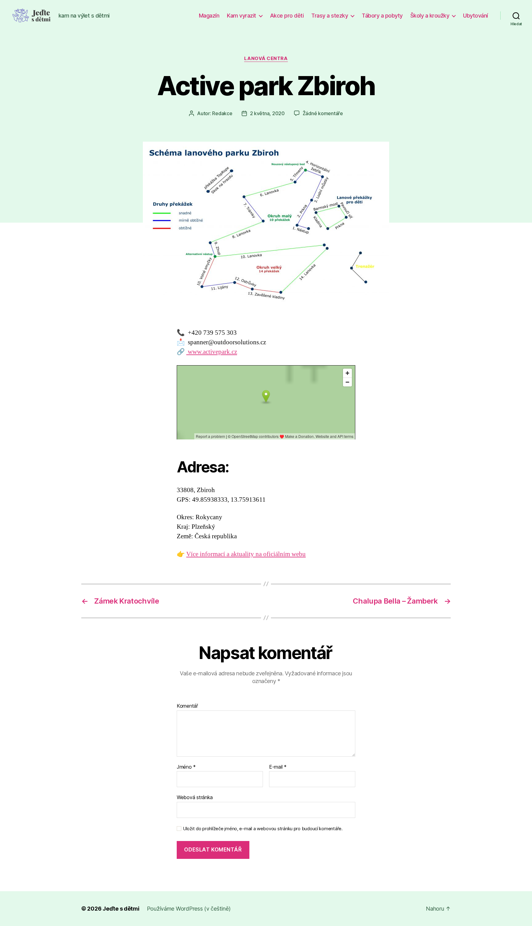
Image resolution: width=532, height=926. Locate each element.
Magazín (209, 15)
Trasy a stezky (329, 15)
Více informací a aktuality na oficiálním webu (246, 554)
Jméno (186, 767)
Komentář (187, 706)
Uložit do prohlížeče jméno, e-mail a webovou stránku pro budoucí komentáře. (263, 828)
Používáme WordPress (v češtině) (189, 908)
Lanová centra (266, 58)
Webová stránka (195, 797)
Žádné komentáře (323, 113)
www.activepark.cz (211, 352)
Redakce (222, 113)
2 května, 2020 (267, 113)
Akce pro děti (287, 15)
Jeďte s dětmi (121, 908)
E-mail (278, 767)
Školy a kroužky (429, 15)
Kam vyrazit (241, 15)
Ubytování (475, 15)
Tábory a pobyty (382, 15)
